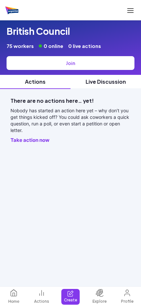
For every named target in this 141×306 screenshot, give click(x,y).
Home (13, 301)
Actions (41, 301)
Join (70, 63)
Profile (127, 301)
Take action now (30, 140)
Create (70, 299)
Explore (99, 301)
